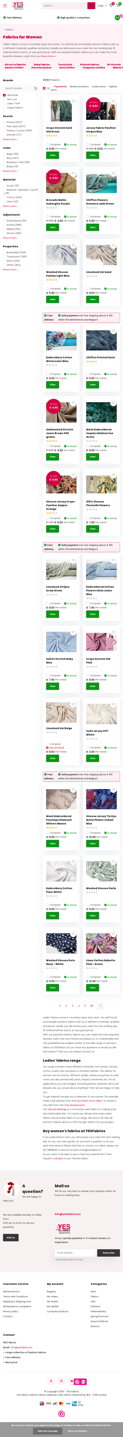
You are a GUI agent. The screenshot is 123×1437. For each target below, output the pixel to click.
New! (93, 1291)
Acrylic (13, 185)
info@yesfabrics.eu (68, 1214)
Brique (12, 166)
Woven (14, 233)
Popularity (60, 86)
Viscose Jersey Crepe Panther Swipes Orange (60, 505)
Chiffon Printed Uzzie (100, 357)
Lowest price (99, 86)
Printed (14, 122)
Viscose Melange (57, 1109)
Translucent (17, 256)
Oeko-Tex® (13, 103)
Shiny (13, 260)
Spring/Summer (99, 1316)
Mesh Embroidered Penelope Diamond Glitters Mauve (59, 820)
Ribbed (13, 229)
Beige (13, 154)
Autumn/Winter (99, 1321)
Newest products (79, 86)
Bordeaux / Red (18, 162)
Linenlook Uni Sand (98, 272)
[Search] (91, 5)
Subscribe (109, 1252)
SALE (93, 1301)
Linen (12, 201)
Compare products (57, 1311)
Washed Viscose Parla (101, 888)
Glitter (14, 265)
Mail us (11, 1237)
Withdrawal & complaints (17, 1306)
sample (58, 1158)
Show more (47, 56)
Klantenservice (11, 1291)
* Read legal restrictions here (69, 1259)
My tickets (52, 1301)
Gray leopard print (74, 1105)
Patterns (95, 1306)
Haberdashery (98, 1311)
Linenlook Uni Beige (59, 728)
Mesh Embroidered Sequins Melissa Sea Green (99, 433)
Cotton (14, 197)
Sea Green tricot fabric (89, 1100)
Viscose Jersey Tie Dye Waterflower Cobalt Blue (101, 820)
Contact (7, 1316)
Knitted (14, 224)
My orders (52, 1296)
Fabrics (9, 29)
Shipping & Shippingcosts (17, 1301)
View (52, 155)
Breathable (16, 252)
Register (51, 1291)
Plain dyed (16, 126)
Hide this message (48, 1431)
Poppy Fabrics (15, 107)
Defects (95, 1326)
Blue (13, 158)
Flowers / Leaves (19, 130)
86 (91, 1005)
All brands (12, 95)
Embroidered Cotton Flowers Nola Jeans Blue (100, 590)
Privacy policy (10, 1311)
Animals (14, 134)
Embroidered (16, 220)
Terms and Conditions (15, 1296)
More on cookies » (78, 1431)
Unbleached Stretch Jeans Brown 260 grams (59, 433)
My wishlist (53, 1306)
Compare (55, 144)
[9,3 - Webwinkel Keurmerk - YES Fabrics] (61, 1414)
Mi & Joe (12, 99)
